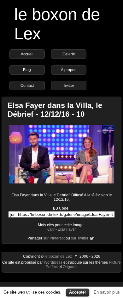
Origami (69, 267)
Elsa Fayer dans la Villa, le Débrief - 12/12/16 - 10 (55, 109)
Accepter (77, 292)
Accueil (27, 54)
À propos (68, 70)
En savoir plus (107, 292)
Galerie (68, 54)
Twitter (68, 85)
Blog (27, 70)
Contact (27, 85)
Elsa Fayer (67, 229)
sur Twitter (79, 238)
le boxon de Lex (58, 256)
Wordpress (53, 262)
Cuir (51, 229)
